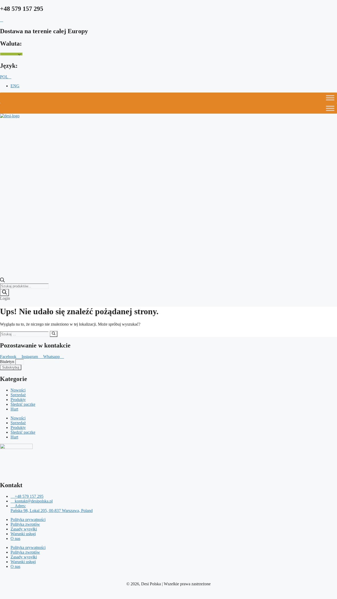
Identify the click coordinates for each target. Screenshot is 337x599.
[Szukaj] (4, 292)
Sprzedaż (18, 395)
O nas (15, 538)
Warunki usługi (23, 534)
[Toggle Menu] (330, 97)
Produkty (18, 399)
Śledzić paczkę (23, 404)
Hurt (14, 409)
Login (5, 298)
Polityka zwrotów (25, 524)
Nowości (18, 390)
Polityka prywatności (28, 519)
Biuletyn (7, 361)
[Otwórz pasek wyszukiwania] (2, 281)
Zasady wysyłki (24, 529)
